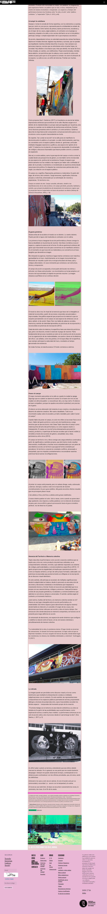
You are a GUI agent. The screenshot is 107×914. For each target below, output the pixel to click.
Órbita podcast (62, 877)
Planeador (61, 884)
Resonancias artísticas (64, 889)
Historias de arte (62, 865)
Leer (41, 855)
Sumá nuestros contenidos (35, 862)
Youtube (8, 858)
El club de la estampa (64, 893)
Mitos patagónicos (63, 875)
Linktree (8, 863)
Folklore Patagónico (63, 863)
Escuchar (61, 855)
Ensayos (42, 858)
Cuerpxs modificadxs (64, 891)
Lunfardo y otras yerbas (64, 870)
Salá (50, 863)
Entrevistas (43, 860)
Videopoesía (52, 869)
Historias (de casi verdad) (42, 864)
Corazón (60, 860)
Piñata (60, 886)
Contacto (34, 867)
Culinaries (61, 858)
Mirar (51, 855)
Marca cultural (62, 872)
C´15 (50, 858)
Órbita (51, 860)
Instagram (8, 861)
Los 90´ (60, 868)
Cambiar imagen (9, 879)
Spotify (7, 865)
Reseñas (42, 874)
